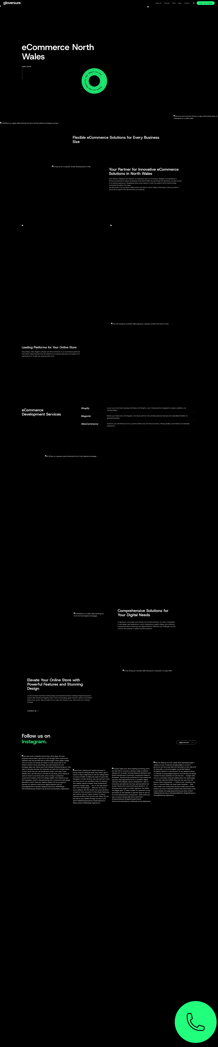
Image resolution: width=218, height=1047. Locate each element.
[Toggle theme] (193, 3)
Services (167, 3)
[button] (94, 81)
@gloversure (184, 742)
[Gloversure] (12, 3)
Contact (187, 3)
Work (174, 3)
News (180, 3)
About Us (158, 3)
